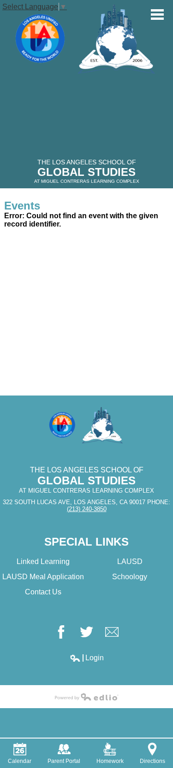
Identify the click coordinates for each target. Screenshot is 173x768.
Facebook (61, 632)
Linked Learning (43, 561)
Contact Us (43, 592)
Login (87, 658)
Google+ (112, 632)
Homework (110, 761)
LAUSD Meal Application (43, 577)
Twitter (86, 632)
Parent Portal (64, 761)
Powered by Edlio (86, 696)
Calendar (19, 761)
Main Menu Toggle (157, 14)
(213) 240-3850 (87, 509)
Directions (152, 761)
